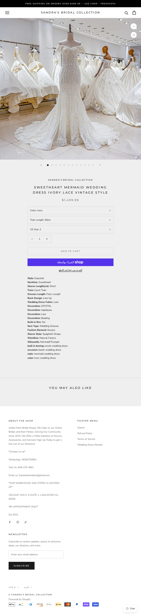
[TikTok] (25, 522)
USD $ (12, 587)
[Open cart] (134, 13)
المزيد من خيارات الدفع (70, 270)
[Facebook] (10, 522)
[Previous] (41, 165)
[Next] (99, 165)
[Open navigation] (7, 12)
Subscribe (22, 565)
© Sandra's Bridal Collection (30, 594)
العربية (26, 587)
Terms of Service (86, 439)
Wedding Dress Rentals (90, 444)
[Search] (126, 12)
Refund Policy (84, 433)
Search (81, 427)
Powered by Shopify (19, 599)
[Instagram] (18, 522)
